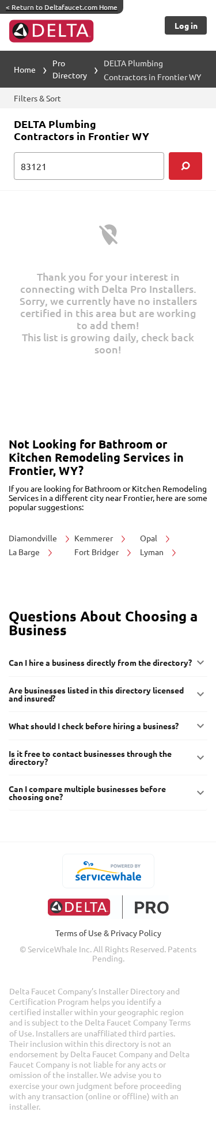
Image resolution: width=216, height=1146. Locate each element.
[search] (185, 166)
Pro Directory (69, 69)
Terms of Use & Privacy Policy (108, 933)
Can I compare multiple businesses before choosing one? (87, 792)
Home (25, 69)
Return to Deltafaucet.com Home (62, 7)
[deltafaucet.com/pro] (108, 907)
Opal (149, 538)
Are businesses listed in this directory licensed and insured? (96, 694)
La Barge (25, 551)
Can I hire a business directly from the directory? (100, 662)
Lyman (152, 551)
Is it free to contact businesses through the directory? (90, 757)
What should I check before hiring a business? (94, 726)
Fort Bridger (97, 551)
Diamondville (34, 538)
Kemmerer (94, 538)
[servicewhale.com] (108, 871)
